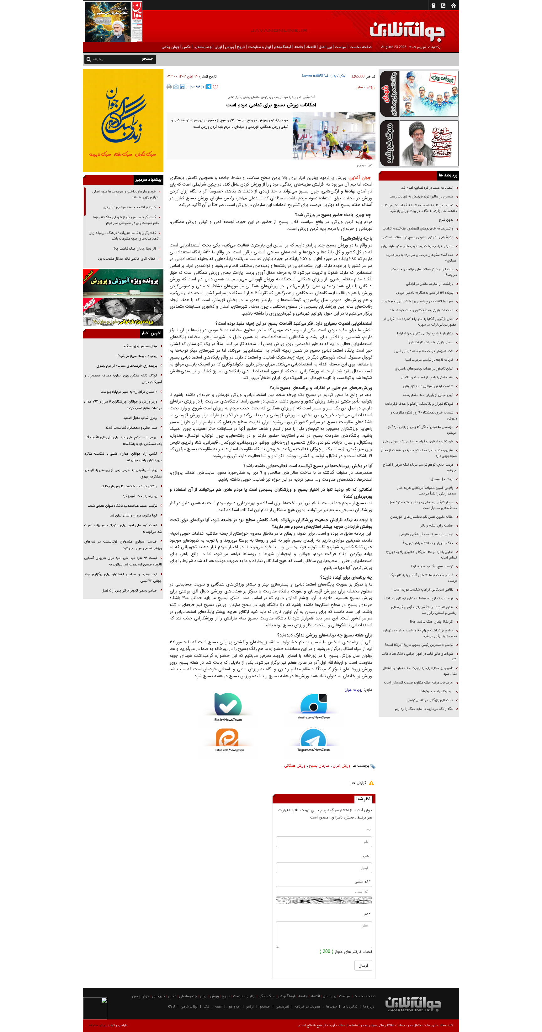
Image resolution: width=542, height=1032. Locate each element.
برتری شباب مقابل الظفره (140, 418)
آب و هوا (234, 1006)
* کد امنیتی (362, 881)
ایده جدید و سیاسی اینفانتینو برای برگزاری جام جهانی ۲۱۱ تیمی (123, 578)
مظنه (218, 1006)
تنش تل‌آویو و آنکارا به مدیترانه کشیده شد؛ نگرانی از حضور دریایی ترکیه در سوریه (420, 321)
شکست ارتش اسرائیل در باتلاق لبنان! (427, 386)
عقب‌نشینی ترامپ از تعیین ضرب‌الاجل (427, 377)
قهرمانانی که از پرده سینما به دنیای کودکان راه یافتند (418, 598)
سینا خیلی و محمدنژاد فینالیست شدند (131, 427)
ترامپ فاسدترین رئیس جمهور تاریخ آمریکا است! (419, 645)
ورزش (371, 87)
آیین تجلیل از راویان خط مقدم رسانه (428, 395)
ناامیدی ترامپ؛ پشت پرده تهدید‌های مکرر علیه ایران (417, 246)
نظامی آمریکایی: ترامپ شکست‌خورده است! (423, 589)
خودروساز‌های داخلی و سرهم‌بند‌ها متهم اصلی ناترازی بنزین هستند (126, 194)
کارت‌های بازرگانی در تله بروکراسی (430, 700)
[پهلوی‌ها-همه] (123, 312)
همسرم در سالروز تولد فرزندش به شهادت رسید (421, 196)
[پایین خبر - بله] (228, 710)
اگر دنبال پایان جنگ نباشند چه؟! (431, 621)
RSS (171, 1006)
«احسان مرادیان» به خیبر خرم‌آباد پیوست (129, 392)
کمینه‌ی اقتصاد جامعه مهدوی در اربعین (129, 207)
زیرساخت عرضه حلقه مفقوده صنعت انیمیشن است (418, 682)
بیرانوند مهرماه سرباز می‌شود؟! (137, 356)
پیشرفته (98, 59)
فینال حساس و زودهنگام (140, 346)
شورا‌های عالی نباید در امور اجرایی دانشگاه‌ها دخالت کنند (419, 656)
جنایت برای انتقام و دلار (437, 525)
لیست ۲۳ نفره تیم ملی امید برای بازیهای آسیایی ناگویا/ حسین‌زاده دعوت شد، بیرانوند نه (123, 561)
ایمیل (366, 855)
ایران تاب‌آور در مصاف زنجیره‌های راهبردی (424, 368)
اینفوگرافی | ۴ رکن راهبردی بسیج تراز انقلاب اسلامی (417, 237)
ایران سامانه (97, 1025)
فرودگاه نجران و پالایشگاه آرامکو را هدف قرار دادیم (419, 404)
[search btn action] (88, 59)
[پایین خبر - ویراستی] (314, 710)
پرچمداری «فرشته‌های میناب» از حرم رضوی (127, 366)
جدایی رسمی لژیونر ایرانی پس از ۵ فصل (129, 590)
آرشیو (250, 1006)
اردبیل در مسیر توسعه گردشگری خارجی (426, 534)
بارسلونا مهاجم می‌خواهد (436, 691)
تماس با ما (350, 1006)
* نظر (367, 914)
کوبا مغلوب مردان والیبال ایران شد (133, 515)
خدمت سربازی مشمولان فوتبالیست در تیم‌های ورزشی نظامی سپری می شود (123, 545)
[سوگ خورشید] (419, 142)
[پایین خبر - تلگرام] (314, 743)
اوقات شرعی (189, 1006)
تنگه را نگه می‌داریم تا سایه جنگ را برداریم (424, 709)
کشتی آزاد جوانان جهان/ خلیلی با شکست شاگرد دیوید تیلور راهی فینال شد (123, 457)
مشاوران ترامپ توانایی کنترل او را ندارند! (425, 333)
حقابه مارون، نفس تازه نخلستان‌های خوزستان (421, 517)
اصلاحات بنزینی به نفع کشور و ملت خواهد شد (421, 310)
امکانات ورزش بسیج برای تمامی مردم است (271, 105)
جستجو (265, 1006)
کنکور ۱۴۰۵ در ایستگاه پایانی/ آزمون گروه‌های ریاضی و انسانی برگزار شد (424, 610)
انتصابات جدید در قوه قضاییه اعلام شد (427, 188)
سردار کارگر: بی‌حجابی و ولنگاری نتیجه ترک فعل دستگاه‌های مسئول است (423, 505)
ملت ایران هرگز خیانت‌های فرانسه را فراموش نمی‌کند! (424, 272)
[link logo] (471, 27)
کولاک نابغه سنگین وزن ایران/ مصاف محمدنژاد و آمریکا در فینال (123, 379)
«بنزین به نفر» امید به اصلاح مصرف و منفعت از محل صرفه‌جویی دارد (419, 453)
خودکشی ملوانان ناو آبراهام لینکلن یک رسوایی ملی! (417, 441)
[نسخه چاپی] (169, 86)
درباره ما (368, 1006)
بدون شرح (446, 220)
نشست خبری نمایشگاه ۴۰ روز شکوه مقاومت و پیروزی (424, 415)
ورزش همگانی (295, 766)
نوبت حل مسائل (442, 479)
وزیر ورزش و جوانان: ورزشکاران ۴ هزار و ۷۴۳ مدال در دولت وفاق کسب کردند (123, 405)
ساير (359, 87)
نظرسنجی (282, 1006)
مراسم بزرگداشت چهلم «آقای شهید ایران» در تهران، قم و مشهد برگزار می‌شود (420, 633)
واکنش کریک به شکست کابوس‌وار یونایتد (129, 486)
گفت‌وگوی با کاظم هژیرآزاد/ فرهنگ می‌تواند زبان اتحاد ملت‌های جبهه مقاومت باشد (124, 235)
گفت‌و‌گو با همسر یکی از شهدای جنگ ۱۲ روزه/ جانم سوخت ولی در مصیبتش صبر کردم (126, 220)
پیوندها (331, 1006)
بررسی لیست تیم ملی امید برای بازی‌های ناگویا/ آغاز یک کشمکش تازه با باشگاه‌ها (123, 441)
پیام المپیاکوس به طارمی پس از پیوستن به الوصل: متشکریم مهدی (123, 473)
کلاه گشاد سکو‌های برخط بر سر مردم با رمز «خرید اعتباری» (421, 257)
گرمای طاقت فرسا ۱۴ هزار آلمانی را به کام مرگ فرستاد (423, 578)
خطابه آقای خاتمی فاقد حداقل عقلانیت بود (127, 259)
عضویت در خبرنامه (307, 1006)
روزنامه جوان (354, 690)
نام (368, 829)
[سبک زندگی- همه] (123, 120)
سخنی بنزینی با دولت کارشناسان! (430, 342)
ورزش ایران (341, 766)
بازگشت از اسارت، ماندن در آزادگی (429, 284)
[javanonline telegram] (208, 86)
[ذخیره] (182, 86)
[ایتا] (228, 743)
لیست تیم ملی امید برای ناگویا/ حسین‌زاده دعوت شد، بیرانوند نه (123, 529)
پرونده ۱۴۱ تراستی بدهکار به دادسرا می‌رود (424, 292)
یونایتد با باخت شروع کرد (140, 496)
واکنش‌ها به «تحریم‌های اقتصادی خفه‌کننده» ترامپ (418, 228)
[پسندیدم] (215, 87)
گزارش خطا (357, 783)
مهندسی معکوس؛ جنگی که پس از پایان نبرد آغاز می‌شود (422, 429)
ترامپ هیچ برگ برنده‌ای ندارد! (432, 566)
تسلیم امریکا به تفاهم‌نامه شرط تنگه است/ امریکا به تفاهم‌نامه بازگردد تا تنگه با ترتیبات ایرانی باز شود (419, 208)
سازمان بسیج (319, 766)
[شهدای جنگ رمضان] (419, 93)
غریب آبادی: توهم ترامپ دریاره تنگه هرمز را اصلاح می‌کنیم (420, 467)
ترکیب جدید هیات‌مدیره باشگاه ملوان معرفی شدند (122, 506)
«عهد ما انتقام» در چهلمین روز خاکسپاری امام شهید (418, 301)
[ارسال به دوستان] (175, 86)
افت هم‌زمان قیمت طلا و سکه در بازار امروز (423, 351)
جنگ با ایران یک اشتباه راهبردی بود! (428, 543)
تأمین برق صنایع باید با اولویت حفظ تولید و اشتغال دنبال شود (420, 671)
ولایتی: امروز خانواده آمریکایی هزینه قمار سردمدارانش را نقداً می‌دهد (427, 490)
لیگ (206, 1006)
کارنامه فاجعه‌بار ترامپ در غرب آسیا (429, 360)
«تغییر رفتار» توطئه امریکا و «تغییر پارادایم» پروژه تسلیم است (421, 554)
